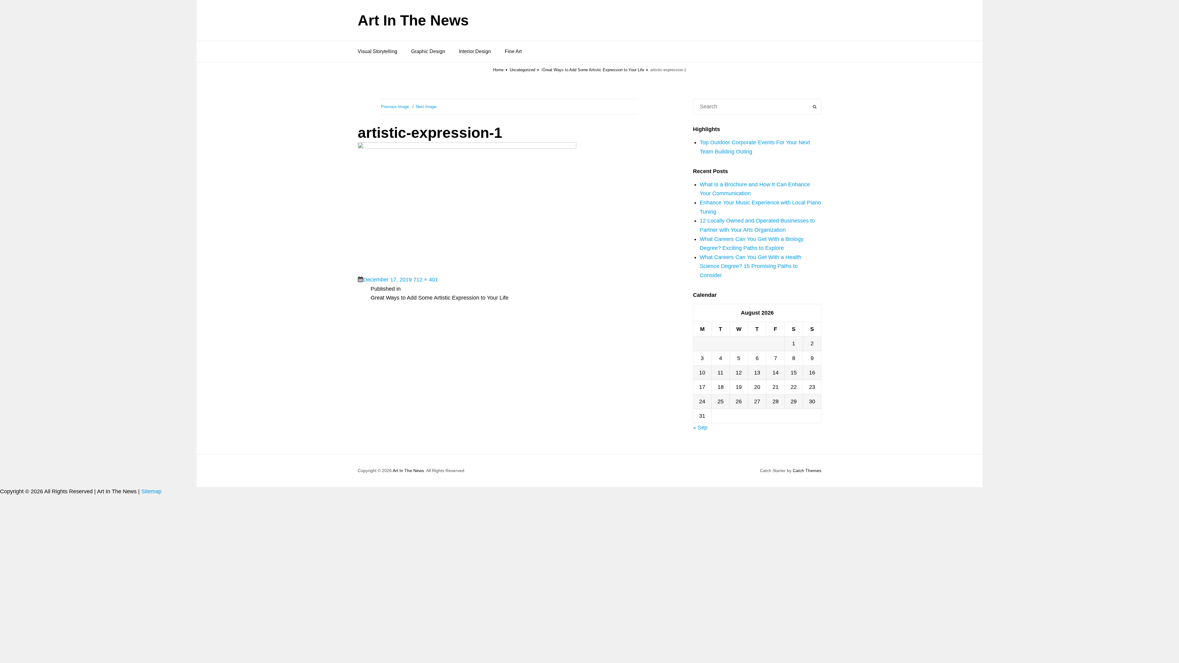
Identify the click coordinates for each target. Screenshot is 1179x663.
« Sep (700, 428)
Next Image (426, 106)
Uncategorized (522, 70)
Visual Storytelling (377, 51)
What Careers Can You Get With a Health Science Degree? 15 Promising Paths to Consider (750, 266)
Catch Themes (807, 470)
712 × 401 (425, 280)
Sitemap (151, 491)
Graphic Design (428, 51)
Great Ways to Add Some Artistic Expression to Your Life (593, 70)
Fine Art (513, 51)
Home (498, 70)
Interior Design (475, 51)
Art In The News (413, 20)
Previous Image (395, 106)
